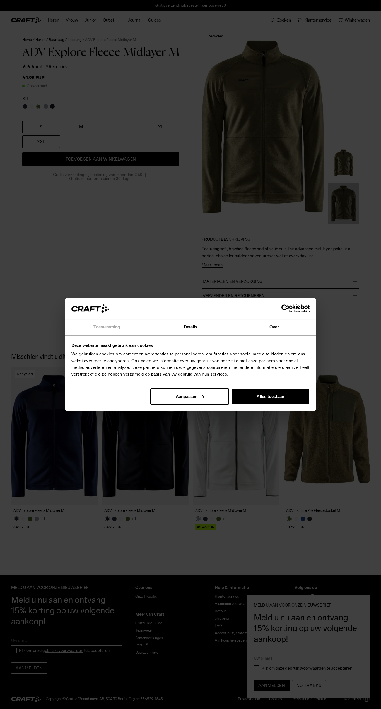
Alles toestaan (270, 396)
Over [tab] (274, 326)
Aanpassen (186, 396)
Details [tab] (190, 326)
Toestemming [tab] (106, 326)
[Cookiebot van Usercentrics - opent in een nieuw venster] (285, 308)
